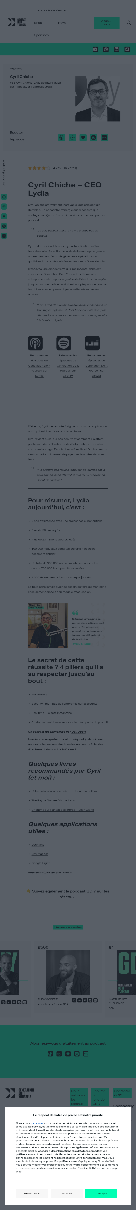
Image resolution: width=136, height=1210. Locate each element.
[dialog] (68, 1156)
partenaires (37, 1123)
